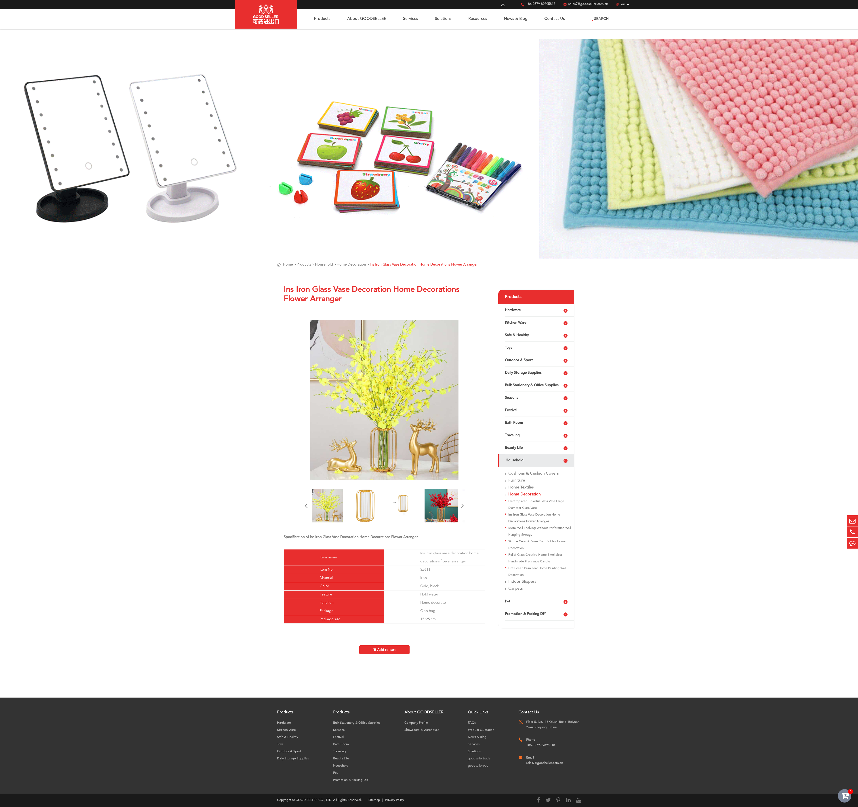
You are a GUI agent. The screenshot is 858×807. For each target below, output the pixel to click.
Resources (477, 19)
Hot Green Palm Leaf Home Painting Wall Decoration (537, 571)
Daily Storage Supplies (523, 373)
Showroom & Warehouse (421, 730)
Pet (507, 601)
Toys (508, 348)
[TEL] (852, 531)
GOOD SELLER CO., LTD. (314, 800)
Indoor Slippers (522, 582)
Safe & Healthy (517, 335)
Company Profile (416, 722)
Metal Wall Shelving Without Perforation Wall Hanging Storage (539, 531)
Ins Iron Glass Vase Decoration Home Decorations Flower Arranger (424, 264)
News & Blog (516, 19)
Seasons (511, 398)
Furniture (516, 480)
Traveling (512, 435)
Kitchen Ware (515, 323)
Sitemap (374, 800)
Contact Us (554, 19)
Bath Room (514, 423)
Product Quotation (481, 730)
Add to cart (386, 650)
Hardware (513, 310)
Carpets (515, 589)
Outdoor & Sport (519, 360)
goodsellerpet (478, 765)
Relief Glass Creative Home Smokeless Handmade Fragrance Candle (535, 558)
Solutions (443, 19)
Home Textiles (521, 487)
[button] (306, 505)
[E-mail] (852, 520)
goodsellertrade (479, 758)
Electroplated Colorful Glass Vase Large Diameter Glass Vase (536, 504)
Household (324, 264)
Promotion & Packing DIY (525, 614)
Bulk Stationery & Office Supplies (532, 385)
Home (288, 264)
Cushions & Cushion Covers (533, 474)
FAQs (472, 722)
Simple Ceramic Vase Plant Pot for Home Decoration (537, 545)
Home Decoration (351, 264)
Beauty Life (514, 448)
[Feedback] (852, 543)
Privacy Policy (394, 800)
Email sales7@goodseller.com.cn (544, 760)
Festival (511, 410)
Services (410, 19)
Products (322, 19)
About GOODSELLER (366, 19)
